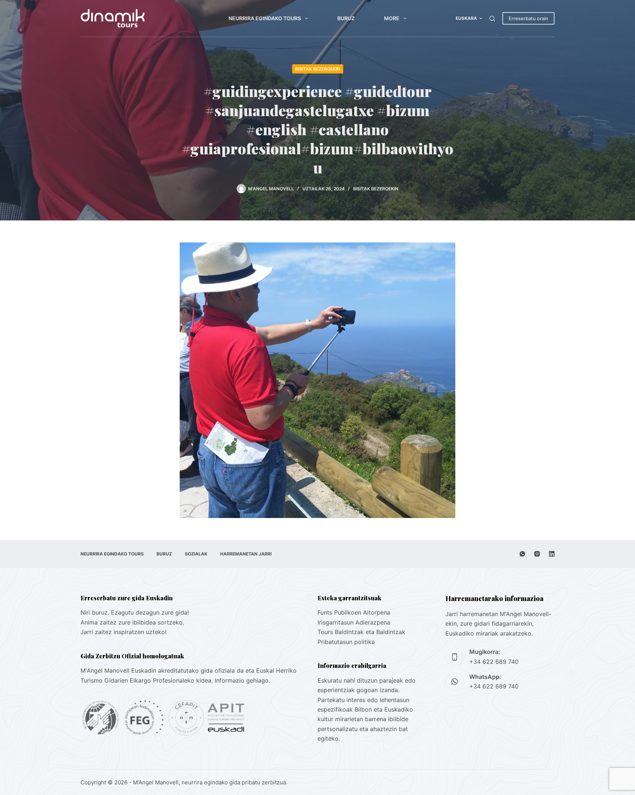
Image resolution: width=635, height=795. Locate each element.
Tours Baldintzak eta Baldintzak (361, 632)
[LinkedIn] (552, 554)
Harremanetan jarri (246, 554)
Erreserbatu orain (528, 18)
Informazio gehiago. (242, 680)
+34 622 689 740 (494, 661)
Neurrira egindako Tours (265, 18)
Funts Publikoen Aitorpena (354, 612)
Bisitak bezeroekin (317, 69)
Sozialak (196, 554)
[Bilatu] (492, 18)
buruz (346, 18)
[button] (469, 18)
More (391, 18)
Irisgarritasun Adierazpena (354, 622)
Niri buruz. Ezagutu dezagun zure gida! (134, 612)
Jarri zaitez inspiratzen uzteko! (123, 632)
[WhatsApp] (522, 554)
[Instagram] (537, 554)
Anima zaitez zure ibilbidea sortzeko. (132, 622)
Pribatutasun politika (346, 641)
